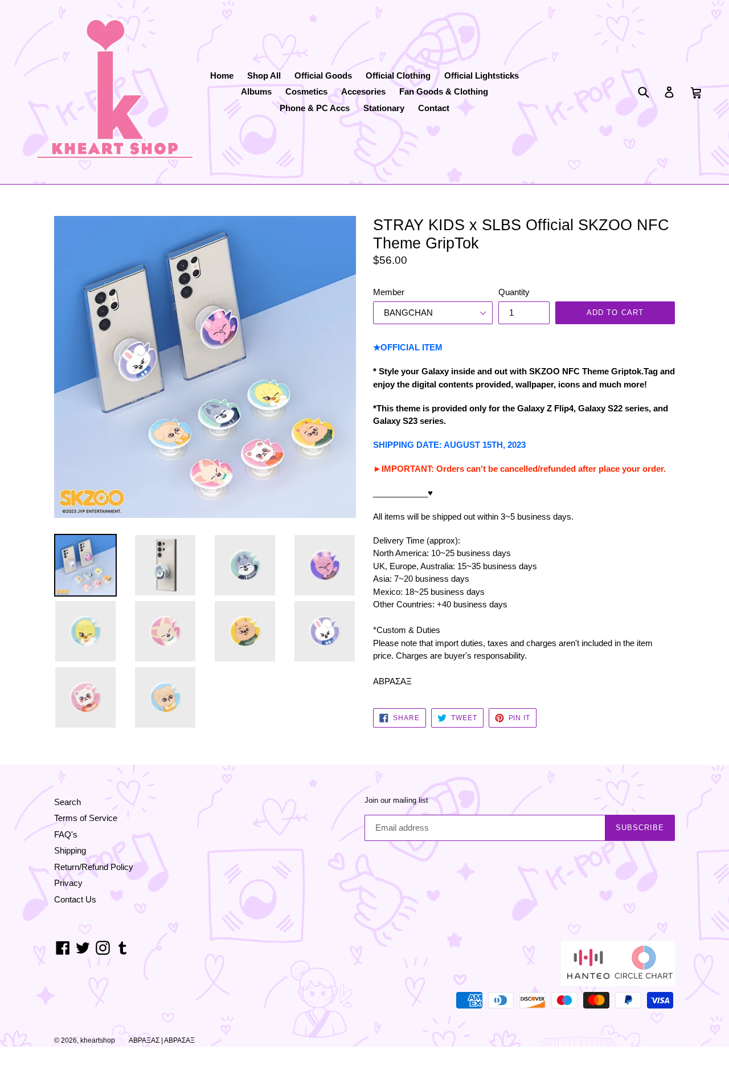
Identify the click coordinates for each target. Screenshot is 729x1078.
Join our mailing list (396, 800)
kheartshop (97, 1040)
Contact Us (75, 899)
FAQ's (65, 834)
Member (388, 292)
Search (67, 802)
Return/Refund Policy (93, 867)
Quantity (514, 292)
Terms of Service (85, 818)
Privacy (68, 883)
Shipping (70, 850)
